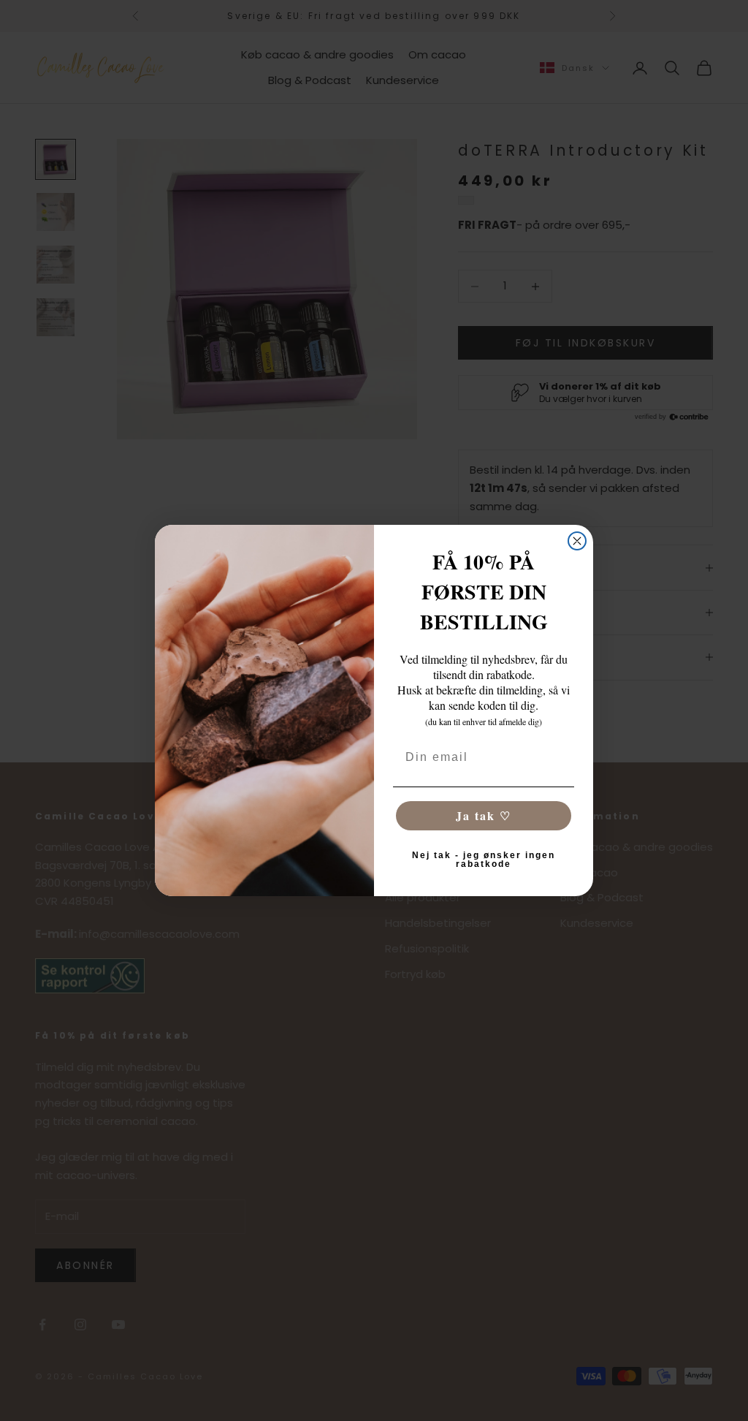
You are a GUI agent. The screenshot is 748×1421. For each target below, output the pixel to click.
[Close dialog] (577, 541)
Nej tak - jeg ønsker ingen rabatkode (483, 859)
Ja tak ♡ (483, 815)
